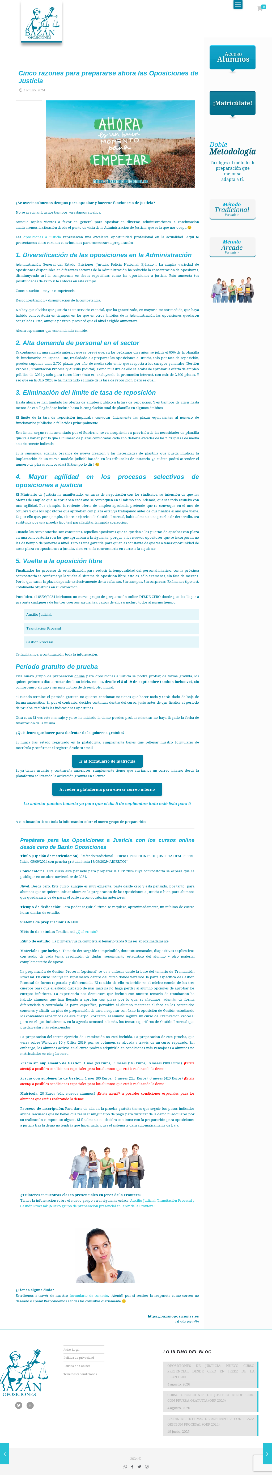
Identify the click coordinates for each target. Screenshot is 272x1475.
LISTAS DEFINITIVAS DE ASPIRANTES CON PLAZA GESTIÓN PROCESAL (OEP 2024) (210, 1421)
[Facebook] (132, 1466)
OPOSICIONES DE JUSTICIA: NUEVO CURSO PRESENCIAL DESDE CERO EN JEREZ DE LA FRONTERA (210, 1371)
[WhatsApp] (125, 1466)
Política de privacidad (78, 1357)
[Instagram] (147, 1466)
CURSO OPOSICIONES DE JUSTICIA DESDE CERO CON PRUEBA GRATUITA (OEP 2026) (210, 1397)
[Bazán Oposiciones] (36, 24)
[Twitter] (139, 1466)
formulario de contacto (89, 1295)
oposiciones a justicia (42, 237)
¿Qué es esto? (87, 931)
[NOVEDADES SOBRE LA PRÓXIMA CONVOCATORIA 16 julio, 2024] (4, 1453)
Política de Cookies (76, 1366)
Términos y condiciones (80, 1374)
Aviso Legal (71, 1349)
